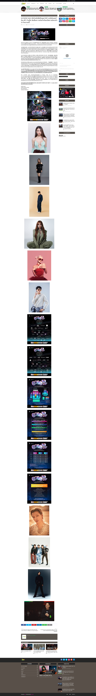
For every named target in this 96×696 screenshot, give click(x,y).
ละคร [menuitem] (38, 3)
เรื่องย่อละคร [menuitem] (42, 3)
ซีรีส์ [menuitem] (46, 3)
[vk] (60, 21)
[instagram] (71, 1)
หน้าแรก (23, 15)
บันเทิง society (24, 24)
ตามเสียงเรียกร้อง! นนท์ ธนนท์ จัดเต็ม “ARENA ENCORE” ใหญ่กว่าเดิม (51, 652)
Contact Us (73, 694)
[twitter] (69, 1)
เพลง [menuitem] (53, 3)
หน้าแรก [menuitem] (28, 3)
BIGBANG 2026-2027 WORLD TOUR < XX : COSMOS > (69, 104)
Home (67, 694)
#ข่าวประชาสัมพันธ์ (29, 666)
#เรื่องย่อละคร (29, 674)
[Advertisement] (67, 35)
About (70, 694)
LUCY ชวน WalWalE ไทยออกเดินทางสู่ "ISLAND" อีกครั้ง (39, 652)
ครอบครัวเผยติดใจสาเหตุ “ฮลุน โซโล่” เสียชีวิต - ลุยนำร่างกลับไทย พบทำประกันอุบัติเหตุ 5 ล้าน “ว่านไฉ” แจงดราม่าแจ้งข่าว (68, 127)
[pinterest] (73, 1)
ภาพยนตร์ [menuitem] (49, 3)
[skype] (74, 1)
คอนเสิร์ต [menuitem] (64, 3)
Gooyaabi (32, 694)
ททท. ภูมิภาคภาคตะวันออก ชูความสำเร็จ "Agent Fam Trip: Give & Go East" (51, 9)
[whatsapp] (70, 21)
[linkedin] (67, 19)
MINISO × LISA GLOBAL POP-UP (46, 675)
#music (29, 669)
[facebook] (68, 1)
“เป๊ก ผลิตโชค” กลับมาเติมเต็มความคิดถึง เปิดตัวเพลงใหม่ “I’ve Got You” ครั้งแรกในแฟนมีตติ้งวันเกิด (68, 9)
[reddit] (70, 19)
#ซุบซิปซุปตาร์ (29, 676)
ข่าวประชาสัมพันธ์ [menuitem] (59, 3)
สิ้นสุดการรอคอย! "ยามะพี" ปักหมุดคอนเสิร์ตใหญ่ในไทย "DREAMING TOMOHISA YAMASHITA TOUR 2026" (69, 115)
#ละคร (29, 671)
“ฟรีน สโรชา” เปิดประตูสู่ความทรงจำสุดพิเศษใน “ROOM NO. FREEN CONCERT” (33, 9)
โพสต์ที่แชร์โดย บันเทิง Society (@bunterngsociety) (68, 68)
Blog (25, 694)
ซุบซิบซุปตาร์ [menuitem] (33, 3)
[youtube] (67, 21)
